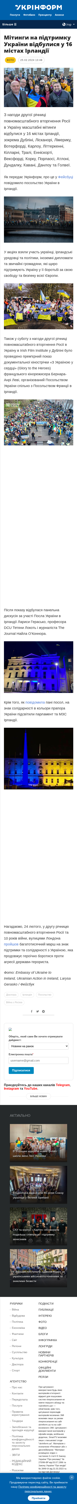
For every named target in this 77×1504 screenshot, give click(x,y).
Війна (15, 1309)
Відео (42, 1328)
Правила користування (20, 1413)
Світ (14, 1340)
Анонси (59, 15)
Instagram (11, 1088)
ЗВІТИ (16, 1454)
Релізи (43, 1376)
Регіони (16, 1346)
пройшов (11, 944)
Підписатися (21, 1070)
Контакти (17, 1393)
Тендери (17, 1420)
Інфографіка (47, 1340)
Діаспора (11, 994)
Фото (42, 1321)
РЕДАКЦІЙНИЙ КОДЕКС (21, 1462)
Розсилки (17, 1470)
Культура (17, 1358)
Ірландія (27, 994)
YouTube (30, 1088)
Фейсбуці (65, 177)
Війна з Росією (14, 1002)
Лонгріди (45, 1346)
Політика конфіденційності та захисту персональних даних (23, 1442)
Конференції (47, 1361)
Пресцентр (45, 15)
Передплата (20, 1399)
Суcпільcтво (19, 1352)
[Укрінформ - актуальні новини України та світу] (38, 7)
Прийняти (38, 1498)
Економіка (18, 1327)
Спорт (16, 1370)
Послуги (15, 15)
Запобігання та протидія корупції (23, 1428)
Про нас (17, 1387)
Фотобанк (29, 15)
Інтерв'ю (45, 1315)
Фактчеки (18, 1333)
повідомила (35, 702)
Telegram (63, 1085)
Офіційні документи (47, 1369)
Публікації (46, 1309)
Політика (17, 1321)
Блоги (43, 1334)
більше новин (38, 1096)
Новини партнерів (46, 1354)
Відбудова (18, 1315)
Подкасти (46, 1303)
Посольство (44, 994)
